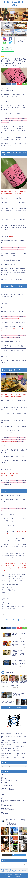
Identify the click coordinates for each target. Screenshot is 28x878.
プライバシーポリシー (8, 874)
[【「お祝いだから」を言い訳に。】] (14, 831)
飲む (2, 56)
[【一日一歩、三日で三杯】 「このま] (5, 831)
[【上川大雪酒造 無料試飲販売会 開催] (23, 840)
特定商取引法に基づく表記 (19, 874)
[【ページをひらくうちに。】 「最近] (14, 848)
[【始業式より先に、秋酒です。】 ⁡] (14, 840)
